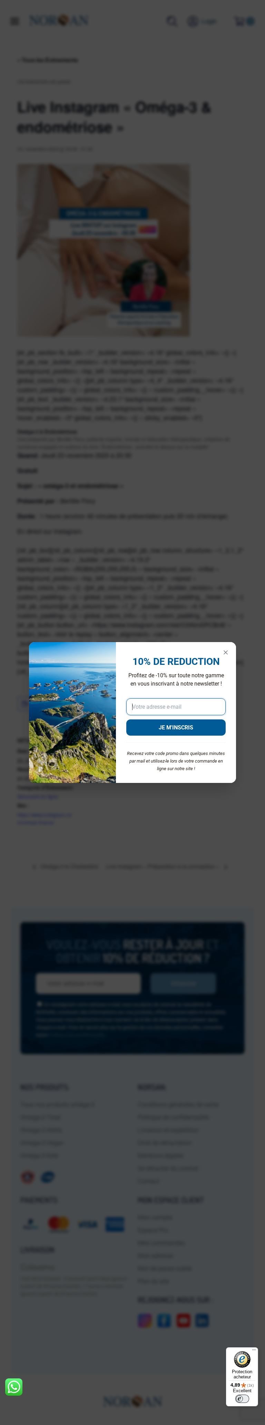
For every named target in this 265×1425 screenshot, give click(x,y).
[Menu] (254, 1351)
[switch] (242, 1399)
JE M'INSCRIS (176, 727)
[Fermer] (226, 652)
